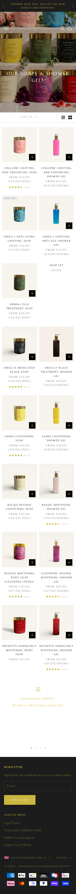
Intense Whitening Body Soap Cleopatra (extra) (19, 577)
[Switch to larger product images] (63, 117)
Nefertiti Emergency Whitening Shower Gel (56, 650)
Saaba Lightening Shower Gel (56, 438)
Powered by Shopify (56, 866)
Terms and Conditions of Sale (23, 830)
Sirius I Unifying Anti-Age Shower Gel (56, 240)
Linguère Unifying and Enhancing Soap (19, 170)
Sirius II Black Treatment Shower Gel (56, 372)
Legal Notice (12, 823)
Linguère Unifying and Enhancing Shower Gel (56, 172)
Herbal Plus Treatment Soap (19, 306)
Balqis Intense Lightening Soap (19, 506)
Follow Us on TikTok (17, 845)
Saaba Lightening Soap (19, 438)
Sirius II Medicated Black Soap (19, 369)
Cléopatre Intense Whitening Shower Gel (56, 577)
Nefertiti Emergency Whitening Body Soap (19, 650)
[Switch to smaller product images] (70, 117)
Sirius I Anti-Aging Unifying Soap (19, 238)
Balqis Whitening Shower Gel (56, 506)
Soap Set (56, 265)
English (61, 857)
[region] (38, 714)
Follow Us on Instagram (19, 838)
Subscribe (20, 800)
